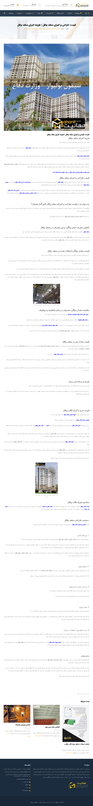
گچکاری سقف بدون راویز (52, 727)
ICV (27, 788)
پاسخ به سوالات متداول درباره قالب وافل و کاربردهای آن (76, 745)
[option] (76, 729)
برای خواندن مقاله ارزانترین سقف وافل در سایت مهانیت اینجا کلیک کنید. (70, 172)
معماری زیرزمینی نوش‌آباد (22, 725)
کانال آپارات (25, 782)
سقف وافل (61, 182)
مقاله (78, 694)
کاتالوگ (26, 785)
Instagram (25, 790)
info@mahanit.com (9, 6)
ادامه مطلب (69, 753)
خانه (67, 29)
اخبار (62, 29)
